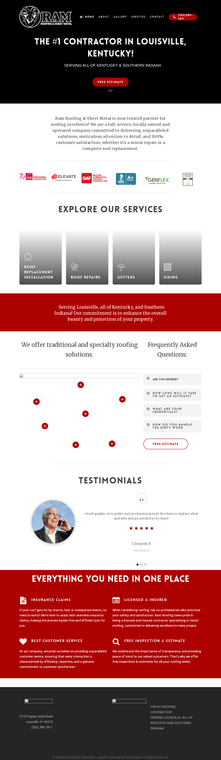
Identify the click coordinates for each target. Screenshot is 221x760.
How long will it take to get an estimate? (175, 394)
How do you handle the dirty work (172, 426)
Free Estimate (110, 82)
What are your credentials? (167, 410)
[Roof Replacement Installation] (41, 252)
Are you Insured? (165, 379)
